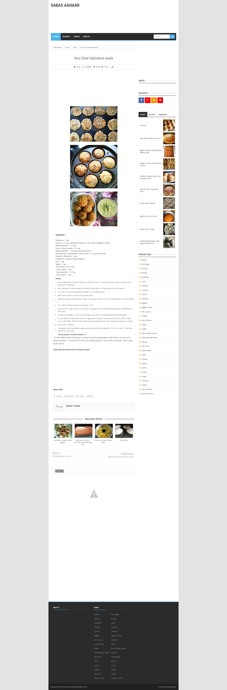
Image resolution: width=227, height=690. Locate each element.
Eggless (144, 303)
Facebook (69, 396)
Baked (98, 67)
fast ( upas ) (146, 312)
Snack (106, 67)
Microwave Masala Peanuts (62, 456)
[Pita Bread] (124, 431)
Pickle (144, 355)
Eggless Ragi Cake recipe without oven (121, 457)
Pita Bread (123, 440)
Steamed (145, 381)
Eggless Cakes (147, 307)
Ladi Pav (143, 125)
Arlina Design (171, 687)
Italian (144, 325)
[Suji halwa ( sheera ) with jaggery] (63, 431)
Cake (143, 281)
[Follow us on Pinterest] (160, 100)
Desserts (145, 299)
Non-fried (145, 346)
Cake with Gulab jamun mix (150, 138)
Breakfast (145, 277)
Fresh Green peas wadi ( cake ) (103, 441)
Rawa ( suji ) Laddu (147, 229)
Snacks (144, 372)
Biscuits (145, 268)
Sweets (144, 385)
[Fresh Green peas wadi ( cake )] (104, 431)
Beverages (146, 264)
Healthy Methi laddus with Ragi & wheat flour (149, 242)
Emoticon (59, 471)
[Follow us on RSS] (154, 100)
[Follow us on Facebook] (141, 100)
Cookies (145, 290)
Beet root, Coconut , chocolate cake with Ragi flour (83, 442)
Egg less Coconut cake (148, 216)
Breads (144, 273)
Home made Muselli (147, 203)
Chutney (145, 286)
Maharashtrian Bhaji (149, 337)
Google (58, 396)
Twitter (81, 396)
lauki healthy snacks (149, 333)
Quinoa (144, 359)
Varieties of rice (147, 394)
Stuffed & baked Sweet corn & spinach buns (150, 177)
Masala (144, 342)
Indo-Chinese (147, 320)
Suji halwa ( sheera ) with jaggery (63, 441)
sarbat (144, 363)
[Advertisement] (133, 16)
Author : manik (73, 406)
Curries (144, 294)
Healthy (144, 316)
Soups (144, 376)
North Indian (146, 350)
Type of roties (147, 389)
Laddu (144, 329)
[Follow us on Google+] (148, 100)
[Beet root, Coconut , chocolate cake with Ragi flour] (84, 431)
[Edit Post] (112, 66)
